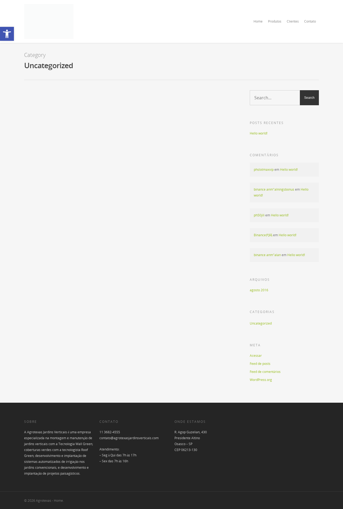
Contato (310, 21)
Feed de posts (260, 363)
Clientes (293, 21)
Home (258, 21)
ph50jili (259, 215)
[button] (7, 34)
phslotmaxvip (264, 169)
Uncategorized (84, 103)
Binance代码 (263, 235)
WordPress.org (261, 379)
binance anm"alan (267, 255)
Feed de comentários (265, 371)
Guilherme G (62, 103)
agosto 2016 (259, 290)
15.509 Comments (110, 103)
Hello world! (69, 95)
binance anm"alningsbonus (274, 189)
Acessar (256, 355)
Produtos (274, 21)
